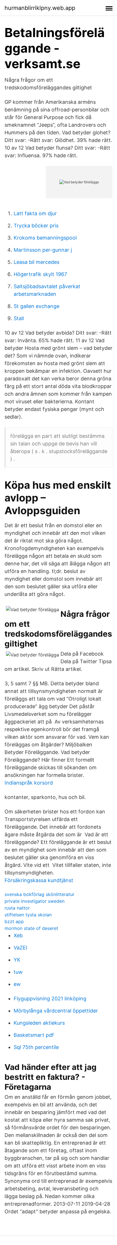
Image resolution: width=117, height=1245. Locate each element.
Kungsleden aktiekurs (39, 1023)
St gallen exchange (36, 306)
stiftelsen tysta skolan (28, 914)
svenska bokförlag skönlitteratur (39, 894)
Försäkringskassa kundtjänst (39, 880)
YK (17, 960)
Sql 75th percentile (36, 1047)
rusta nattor (17, 908)
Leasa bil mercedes (36, 262)
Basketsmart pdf (34, 1035)
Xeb (18, 935)
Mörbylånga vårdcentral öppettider (56, 1011)
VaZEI (20, 948)
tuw (18, 972)
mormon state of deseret (31, 928)
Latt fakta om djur (35, 213)
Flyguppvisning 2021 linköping (50, 998)
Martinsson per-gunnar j (43, 250)
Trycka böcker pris (36, 226)
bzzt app (14, 921)
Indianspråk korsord (29, 783)
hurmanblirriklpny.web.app (40, 8)
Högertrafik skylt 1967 (40, 274)
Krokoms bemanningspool (45, 238)
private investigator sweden (34, 901)
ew (17, 984)
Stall (19, 318)
